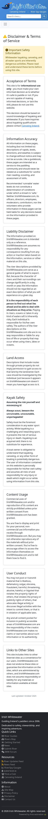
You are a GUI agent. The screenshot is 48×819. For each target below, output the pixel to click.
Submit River (10, 748)
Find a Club (10, 774)
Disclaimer (9, 796)
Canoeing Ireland (17, 11)
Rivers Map (10, 739)
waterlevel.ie (9, 770)
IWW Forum (10, 751)
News (7, 745)
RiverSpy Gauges (12, 767)
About (7, 786)
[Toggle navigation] (5, 24)
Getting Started (12, 742)
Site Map (8, 789)
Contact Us (9, 799)
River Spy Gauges (38, 11)
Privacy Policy (11, 793)
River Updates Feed (13, 761)
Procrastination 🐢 (38, 814)
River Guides (10, 736)
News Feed (9, 764)
